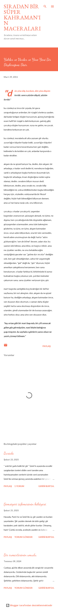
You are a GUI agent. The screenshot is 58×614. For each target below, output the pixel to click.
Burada (9, 453)
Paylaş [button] (47, 346)
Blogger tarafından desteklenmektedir (31, 605)
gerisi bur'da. (46, 486)
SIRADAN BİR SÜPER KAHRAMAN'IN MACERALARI (22, 17)
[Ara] (45, 5)
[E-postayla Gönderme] (5, 346)
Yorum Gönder (23, 537)
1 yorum (19, 486)
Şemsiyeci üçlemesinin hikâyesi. (25, 504)
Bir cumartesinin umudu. (20, 555)
